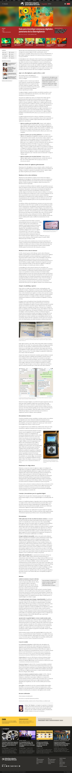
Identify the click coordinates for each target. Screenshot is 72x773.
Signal (21, 527)
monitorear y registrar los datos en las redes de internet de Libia (35, 259)
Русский (48, 0)
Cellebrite (30, 424)
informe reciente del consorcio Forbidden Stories (31, 485)
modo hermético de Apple (40, 548)
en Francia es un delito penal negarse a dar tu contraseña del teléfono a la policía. (30, 460)
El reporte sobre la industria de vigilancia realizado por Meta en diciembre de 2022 (36, 483)
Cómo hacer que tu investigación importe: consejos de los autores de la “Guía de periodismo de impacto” (10, 744)
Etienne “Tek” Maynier (30, 705)
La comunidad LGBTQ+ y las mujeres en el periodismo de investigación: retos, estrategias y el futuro (27, 744)
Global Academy (62, 762)
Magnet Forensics (36, 424)
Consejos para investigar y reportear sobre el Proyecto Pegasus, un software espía (34, 700)
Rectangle (68, 771)
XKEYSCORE (37, 273)
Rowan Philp (57, 746)
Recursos (3, 28)
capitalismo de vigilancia (33, 105)
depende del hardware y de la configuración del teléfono (30, 213)
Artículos (61, 759)
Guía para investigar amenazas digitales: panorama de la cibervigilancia (51, 45)
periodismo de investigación (54, 720)
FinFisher (37, 307)
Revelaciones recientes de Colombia (36, 486)
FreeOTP (21, 560)
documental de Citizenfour (24, 654)
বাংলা (10, 0)
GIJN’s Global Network (51, 759)
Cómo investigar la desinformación (25, 696)
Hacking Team (43, 307)
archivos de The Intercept (30, 653)
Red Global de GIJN (51, 760)
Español (24, 0)
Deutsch (57, 0)
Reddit (5, 57)
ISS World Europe (31, 145)
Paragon (38, 308)
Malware (47, 720)
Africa (53, 0)
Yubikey (40, 562)
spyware (61, 720)
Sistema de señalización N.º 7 (33, 222)
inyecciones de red (26, 351)
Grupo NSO (40, 143)
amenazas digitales (41, 720)
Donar (68, 3)
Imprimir (5, 54)
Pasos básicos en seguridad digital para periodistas (29, 698)
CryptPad (37, 530)
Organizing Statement (40, 759)
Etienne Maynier (23, 34)
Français (19, 0)
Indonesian (63, 0)
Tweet (5, 52)
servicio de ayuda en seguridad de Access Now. (34, 638)
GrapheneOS (21, 545)
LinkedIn (11, 54)
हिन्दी (44, 0)
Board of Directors (39, 762)
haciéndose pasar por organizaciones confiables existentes (31, 406)
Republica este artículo (24, 719)
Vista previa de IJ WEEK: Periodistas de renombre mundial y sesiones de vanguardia (42, 744)
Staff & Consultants (39, 760)
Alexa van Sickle (23, 748)
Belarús (44, 428)
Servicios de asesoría (63, 766)
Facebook (12, 52)
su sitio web (36, 711)
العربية (6, 0)
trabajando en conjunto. (41, 247)
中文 (69, 0)
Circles (33, 229)
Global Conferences (51, 762)
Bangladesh (40, 428)
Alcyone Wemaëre (6, 748)
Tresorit (48, 529)
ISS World (40, 137)
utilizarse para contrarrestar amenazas (42, 112)
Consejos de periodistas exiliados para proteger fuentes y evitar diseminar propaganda (62, 744)
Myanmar (49, 428)
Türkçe (40, 0)
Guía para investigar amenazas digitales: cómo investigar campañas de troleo (62, 45)
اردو (2, 0)
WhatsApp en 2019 (48, 349)
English (14, 0)
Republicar (12, 57)
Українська (34, 0)
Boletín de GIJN (62, 763)
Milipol (44, 137)
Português (29, 0)
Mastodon (42, 711)
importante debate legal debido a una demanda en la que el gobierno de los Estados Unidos (29, 438)
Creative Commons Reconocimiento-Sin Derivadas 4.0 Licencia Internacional (9, 722)
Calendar (49, 763)
